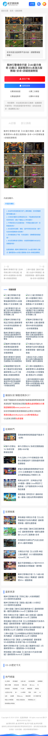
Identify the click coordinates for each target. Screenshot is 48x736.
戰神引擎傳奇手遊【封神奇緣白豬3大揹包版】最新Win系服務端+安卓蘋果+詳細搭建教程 (13, 274)
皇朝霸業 (40, 681)
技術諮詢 (26, 86)
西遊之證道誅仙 (20, 699)
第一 (16, 692)
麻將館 (37, 688)
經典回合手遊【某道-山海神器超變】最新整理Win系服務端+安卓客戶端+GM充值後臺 (22, 641)
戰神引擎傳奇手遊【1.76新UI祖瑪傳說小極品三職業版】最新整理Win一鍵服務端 (31, 577)
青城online (20, 696)
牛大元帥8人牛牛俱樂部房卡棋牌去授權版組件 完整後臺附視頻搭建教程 (31, 461)
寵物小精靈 (8, 685)
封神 (35, 692)
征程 (6, 696)
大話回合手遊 (8, 692)
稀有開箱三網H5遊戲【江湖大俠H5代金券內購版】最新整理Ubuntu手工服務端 (23, 653)
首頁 (11, 11)
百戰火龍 (24, 685)
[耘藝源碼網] (11, 4)
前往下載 (25, 79)
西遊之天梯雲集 (9, 699)
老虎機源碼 (31, 681)
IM (40, 692)
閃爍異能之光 (31, 699)
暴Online (32, 685)
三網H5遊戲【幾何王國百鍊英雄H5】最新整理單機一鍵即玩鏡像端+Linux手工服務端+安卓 (31, 532)
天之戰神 (7, 681)
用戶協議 (30, 723)
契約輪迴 (15, 681)
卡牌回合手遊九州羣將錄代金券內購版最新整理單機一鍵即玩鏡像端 (34, 359)
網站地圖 (39, 723)
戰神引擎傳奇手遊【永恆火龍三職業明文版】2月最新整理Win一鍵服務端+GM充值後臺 (24, 647)
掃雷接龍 (15, 688)
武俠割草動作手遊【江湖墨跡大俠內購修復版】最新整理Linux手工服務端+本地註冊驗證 (24, 628)
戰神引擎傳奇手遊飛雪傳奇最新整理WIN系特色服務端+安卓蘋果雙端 (13, 359)
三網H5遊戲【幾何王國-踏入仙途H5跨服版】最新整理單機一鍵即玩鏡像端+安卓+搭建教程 (34, 274)
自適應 (12, 696)
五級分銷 (23, 681)
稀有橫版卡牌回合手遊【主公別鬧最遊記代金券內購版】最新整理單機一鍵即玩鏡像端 (31, 520)
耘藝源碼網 (10, 249)
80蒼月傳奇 (9, 204)
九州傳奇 (23, 692)
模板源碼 (28, 696)
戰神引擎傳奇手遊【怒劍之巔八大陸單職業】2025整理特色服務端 (22, 598)
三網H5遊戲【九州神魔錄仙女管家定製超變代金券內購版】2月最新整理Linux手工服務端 (23, 635)
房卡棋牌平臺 (37, 696)
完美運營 (7, 688)
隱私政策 (11, 723)
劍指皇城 (16, 685)
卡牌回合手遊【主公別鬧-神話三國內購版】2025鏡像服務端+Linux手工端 (30, 554)
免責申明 (20, 723)
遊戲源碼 (18, 11)
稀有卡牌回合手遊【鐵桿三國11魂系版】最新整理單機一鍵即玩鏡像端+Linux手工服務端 (23, 616)
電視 (29, 692)
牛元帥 (22, 688)
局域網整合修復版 (10, 703)
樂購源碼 (29, 688)
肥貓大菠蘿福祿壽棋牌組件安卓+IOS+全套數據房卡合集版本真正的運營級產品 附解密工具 (31, 472)
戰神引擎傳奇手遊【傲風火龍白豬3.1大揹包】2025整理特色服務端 (22, 604)
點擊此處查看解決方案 (35, 404)
